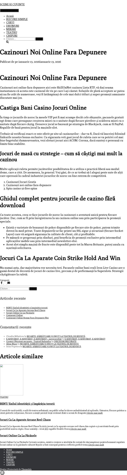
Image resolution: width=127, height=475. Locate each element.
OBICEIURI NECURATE (65, 341)
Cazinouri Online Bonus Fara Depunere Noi (27, 318)
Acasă (10, 16)
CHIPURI (11, 35)
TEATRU (11, 32)
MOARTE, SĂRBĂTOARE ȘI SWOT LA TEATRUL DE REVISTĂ (56, 336)
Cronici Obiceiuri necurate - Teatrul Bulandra (28, 341)
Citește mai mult (94, 413)
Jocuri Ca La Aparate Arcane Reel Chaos (25, 310)
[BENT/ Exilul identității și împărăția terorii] (11, 394)
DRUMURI (12, 25)
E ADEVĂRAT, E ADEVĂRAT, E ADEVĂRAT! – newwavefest (34, 339)
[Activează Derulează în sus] (2, 472)
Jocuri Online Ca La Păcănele (20, 313)
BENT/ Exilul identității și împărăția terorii (27, 307)
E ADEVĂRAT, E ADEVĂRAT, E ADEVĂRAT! (85, 339)
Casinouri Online (14, 315)
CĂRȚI (10, 22)
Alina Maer (11, 344)
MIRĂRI (11, 29)
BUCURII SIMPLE (17, 19)
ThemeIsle (26, 469)
